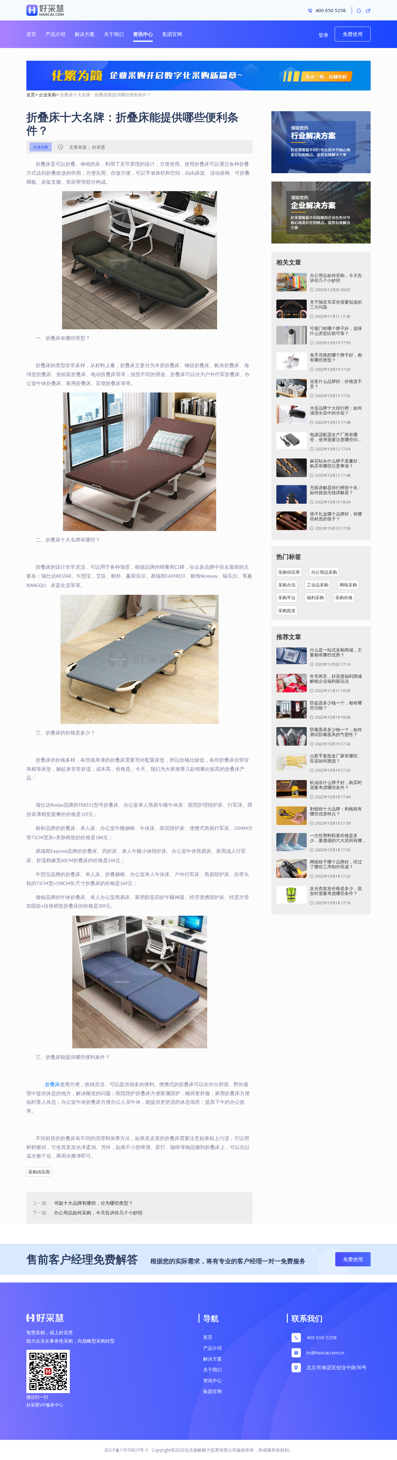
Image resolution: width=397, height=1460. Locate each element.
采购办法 (287, 585)
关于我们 (114, 34)
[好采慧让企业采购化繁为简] (198, 76)
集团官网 (172, 34)
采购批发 (287, 610)
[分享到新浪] (368, 10)
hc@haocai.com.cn (325, 1352)
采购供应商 (39, 1172)
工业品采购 (317, 585)
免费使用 (353, 34)
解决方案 (85, 34)
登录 (323, 35)
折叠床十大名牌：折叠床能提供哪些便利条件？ (105, 95)
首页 (31, 34)
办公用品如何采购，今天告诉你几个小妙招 (98, 1212)
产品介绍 (55, 34)
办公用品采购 (324, 572)
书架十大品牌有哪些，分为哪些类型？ (93, 1203)
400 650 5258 (321, 1337)
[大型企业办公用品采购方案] (321, 216)
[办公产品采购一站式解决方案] (321, 145)
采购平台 (287, 597)
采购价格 (344, 597)
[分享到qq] (358, 10)
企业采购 (47, 95)
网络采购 (348, 585)
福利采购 (315, 597)
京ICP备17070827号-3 (126, 1450)
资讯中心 (143, 34)
